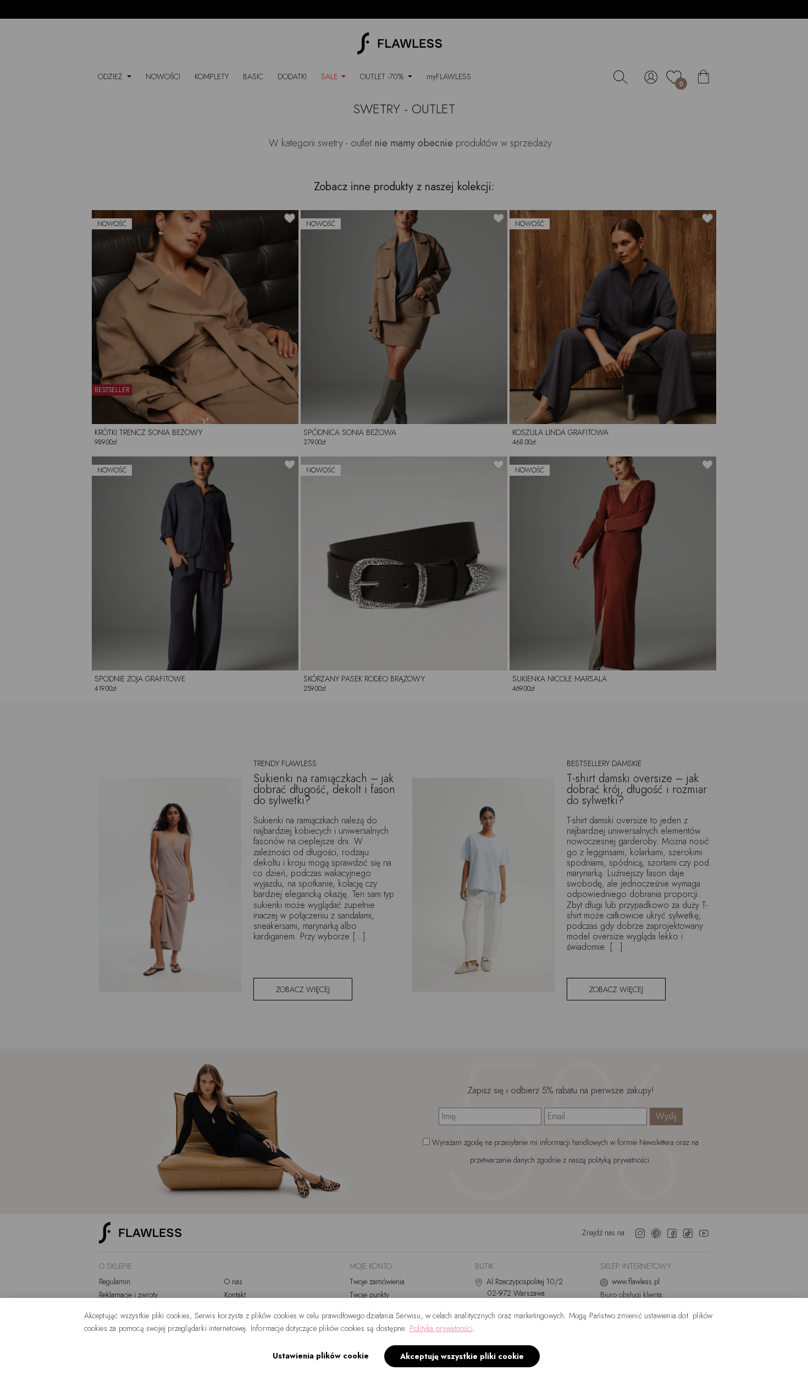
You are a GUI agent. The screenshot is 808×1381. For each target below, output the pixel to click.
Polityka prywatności (441, 1328)
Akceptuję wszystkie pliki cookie (462, 1356)
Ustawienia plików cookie (321, 1355)
